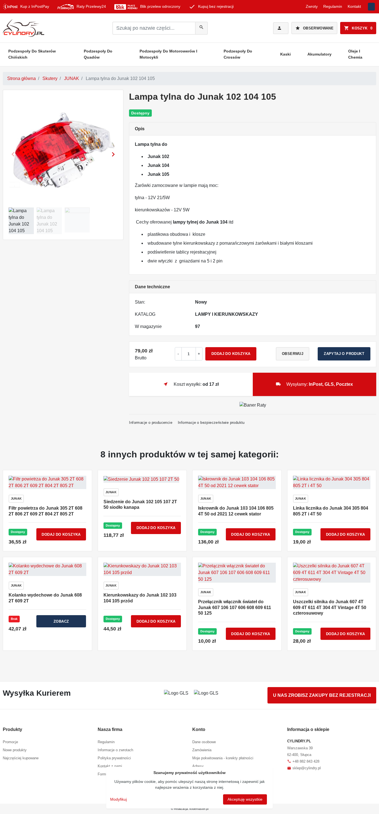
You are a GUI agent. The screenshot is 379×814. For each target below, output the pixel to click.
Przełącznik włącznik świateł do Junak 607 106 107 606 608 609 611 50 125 (234, 607)
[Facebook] (371, 7)
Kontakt (354, 6)
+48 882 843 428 (303, 761)
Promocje (10, 742)
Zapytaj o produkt (344, 354)
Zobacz (61, 621)
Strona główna (21, 78)
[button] (358, 28)
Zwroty (312, 6)
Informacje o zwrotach (115, 750)
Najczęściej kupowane (21, 758)
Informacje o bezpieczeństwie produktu (211, 422)
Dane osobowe (204, 742)
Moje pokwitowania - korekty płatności (222, 758)
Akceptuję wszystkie (245, 799)
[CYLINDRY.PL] (23, 28)
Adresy (198, 766)
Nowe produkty (15, 750)
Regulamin (332, 6)
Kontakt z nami (110, 766)
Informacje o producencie (150, 422)
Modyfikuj (118, 799)
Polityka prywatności (114, 758)
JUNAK (71, 78)
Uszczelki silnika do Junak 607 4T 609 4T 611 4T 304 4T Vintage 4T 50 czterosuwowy (329, 607)
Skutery (49, 78)
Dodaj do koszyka (230, 354)
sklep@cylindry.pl (304, 768)
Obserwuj (292, 354)
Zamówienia (201, 750)
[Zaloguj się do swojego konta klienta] (281, 28)
